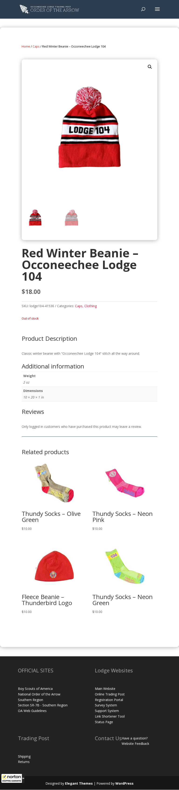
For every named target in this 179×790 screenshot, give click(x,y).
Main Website (105, 688)
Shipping (24, 756)
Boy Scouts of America (35, 688)
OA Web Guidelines (32, 710)
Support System (107, 710)
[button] (12, 778)
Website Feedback (135, 743)
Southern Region (30, 700)
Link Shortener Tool (110, 716)
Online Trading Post (110, 694)
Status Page (104, 722)
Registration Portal (109, 700)
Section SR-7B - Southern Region (43, 705)
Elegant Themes (79, 783)
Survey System (106, 705)
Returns (24, 761)
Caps (36, 46)
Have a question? (135, 738)
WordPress (124, 783)
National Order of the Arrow (39, 694)
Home (26, 46)
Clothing (90, 306)
